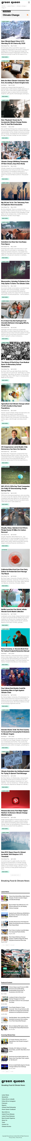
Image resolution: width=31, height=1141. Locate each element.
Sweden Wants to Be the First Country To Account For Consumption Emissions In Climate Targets (15, 732)
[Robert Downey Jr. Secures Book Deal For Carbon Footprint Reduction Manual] (15, 637)
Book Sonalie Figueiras (8, 1118)
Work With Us (6, 1112)
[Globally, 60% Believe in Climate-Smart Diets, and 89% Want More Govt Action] (4, 1049)
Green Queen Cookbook (8, 1109)
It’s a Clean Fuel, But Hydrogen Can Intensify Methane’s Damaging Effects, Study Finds (15, 323)
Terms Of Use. (19, 1137)
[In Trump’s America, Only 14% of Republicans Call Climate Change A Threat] (4, 1041)
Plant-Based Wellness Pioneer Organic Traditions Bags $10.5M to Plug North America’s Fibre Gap (18, 938)
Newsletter (5, 1097)
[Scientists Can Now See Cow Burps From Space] (15, 230)
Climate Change (5, 21)
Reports (4, 1105)
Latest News (5, 1095)
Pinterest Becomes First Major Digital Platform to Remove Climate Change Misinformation (14, 813)
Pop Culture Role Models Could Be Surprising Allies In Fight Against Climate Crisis (13, 690)
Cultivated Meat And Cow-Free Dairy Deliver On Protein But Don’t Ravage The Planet (14, 571)
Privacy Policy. (12, 1137)
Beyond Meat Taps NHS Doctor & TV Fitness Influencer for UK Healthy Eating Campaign (18, 906)
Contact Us (5, 1124)
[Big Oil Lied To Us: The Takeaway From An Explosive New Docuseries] (15, 191)
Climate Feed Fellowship (9, 1107)
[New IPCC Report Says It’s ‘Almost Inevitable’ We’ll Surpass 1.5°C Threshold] (15, 841)
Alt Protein (4, 549)
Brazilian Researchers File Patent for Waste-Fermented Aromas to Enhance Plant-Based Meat (19, 923)
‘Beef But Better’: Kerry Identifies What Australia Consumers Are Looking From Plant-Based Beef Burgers (19, 1019)
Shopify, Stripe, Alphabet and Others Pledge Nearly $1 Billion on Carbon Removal (14, 530)
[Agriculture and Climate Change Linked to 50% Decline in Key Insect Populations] (15, 392)
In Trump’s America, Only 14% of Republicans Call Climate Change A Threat (18, 1041)
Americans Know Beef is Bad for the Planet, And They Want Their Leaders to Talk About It (19, 1058)
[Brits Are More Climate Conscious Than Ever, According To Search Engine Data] (15, 69)
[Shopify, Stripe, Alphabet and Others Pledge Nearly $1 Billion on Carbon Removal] (15, 516)
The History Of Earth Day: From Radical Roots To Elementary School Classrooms (15, 364)
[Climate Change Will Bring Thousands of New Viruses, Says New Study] (15, 150)
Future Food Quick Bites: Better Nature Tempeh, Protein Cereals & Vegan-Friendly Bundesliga (19, 898)
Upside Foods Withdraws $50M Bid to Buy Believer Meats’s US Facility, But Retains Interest (19, 914)
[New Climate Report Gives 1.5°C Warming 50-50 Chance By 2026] (15, 30)
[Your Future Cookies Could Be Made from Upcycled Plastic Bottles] (4, 931)
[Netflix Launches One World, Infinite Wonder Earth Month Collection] (15, 598)
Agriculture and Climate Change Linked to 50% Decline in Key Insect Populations (15, 406)
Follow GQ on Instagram (8, 1101)
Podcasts (4, 1103)
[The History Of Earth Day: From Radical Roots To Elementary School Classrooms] (15, 351)
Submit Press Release (8, 1114)
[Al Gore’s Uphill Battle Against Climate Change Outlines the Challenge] (4, 1066)
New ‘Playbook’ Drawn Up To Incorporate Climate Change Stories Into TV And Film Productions (14, 122)
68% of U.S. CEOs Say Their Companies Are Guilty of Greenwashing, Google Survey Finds (15, 488)
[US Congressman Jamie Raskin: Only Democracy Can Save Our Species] (15, 435)
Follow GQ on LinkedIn (8, 1099)
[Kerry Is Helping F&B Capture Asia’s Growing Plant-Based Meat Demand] (4, 1027)
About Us (4, 1120)
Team (3, 1122)
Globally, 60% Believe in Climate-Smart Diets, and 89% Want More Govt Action (19, 1049)
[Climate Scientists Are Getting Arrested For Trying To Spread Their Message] (15, 760)
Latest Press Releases (8, 1116)
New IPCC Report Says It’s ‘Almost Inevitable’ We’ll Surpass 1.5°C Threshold (13, 854)
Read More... (5, 57)
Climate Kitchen (6, 1126)
